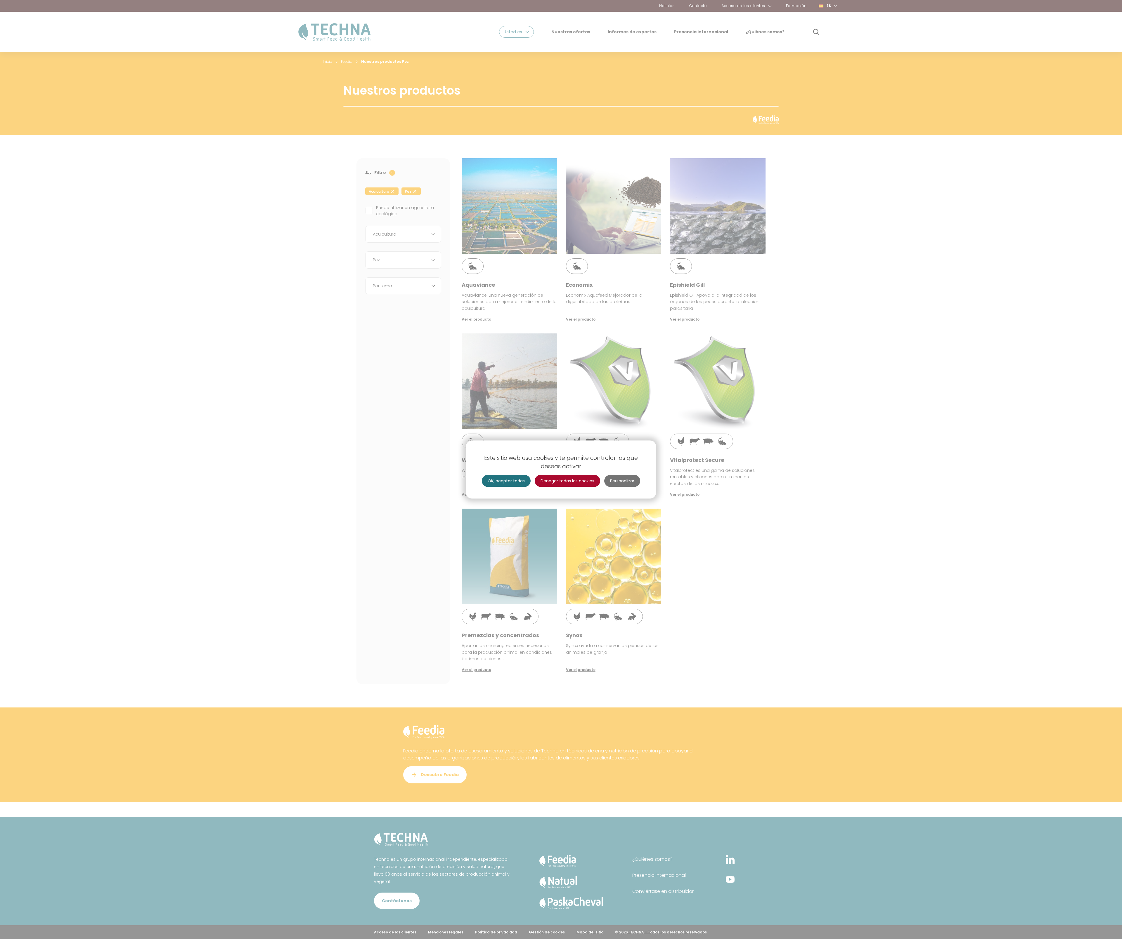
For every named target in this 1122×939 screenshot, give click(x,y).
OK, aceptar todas (506, 481)
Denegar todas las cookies (567, 481)
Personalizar (622, 481)
